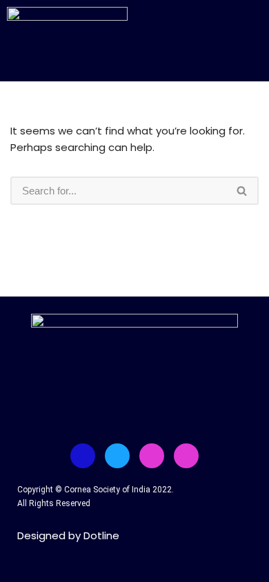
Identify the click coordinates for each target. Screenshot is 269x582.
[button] (217, 33)
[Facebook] (82, 455)
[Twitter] (117, 455)
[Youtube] (151, 455)
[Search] (242, 191)
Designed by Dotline (68, 535)
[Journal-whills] (186, 455)
